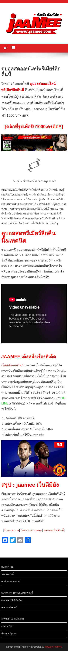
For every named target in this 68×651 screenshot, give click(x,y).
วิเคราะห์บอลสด (31, 530)
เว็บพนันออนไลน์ (12, 365)
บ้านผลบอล (11, 530)
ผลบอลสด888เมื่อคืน (11, 600)
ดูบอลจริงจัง (7, 566)
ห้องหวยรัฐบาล (8, 633)
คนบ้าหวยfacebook (11, 581)
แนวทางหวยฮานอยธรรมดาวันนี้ (17, 592)
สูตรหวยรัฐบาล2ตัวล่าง (12, 618)
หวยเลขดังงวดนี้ (9, 607)
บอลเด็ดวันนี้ (7, 574)
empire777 (6, 626)
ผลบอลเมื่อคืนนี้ (53, 530)
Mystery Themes (53, 647)
